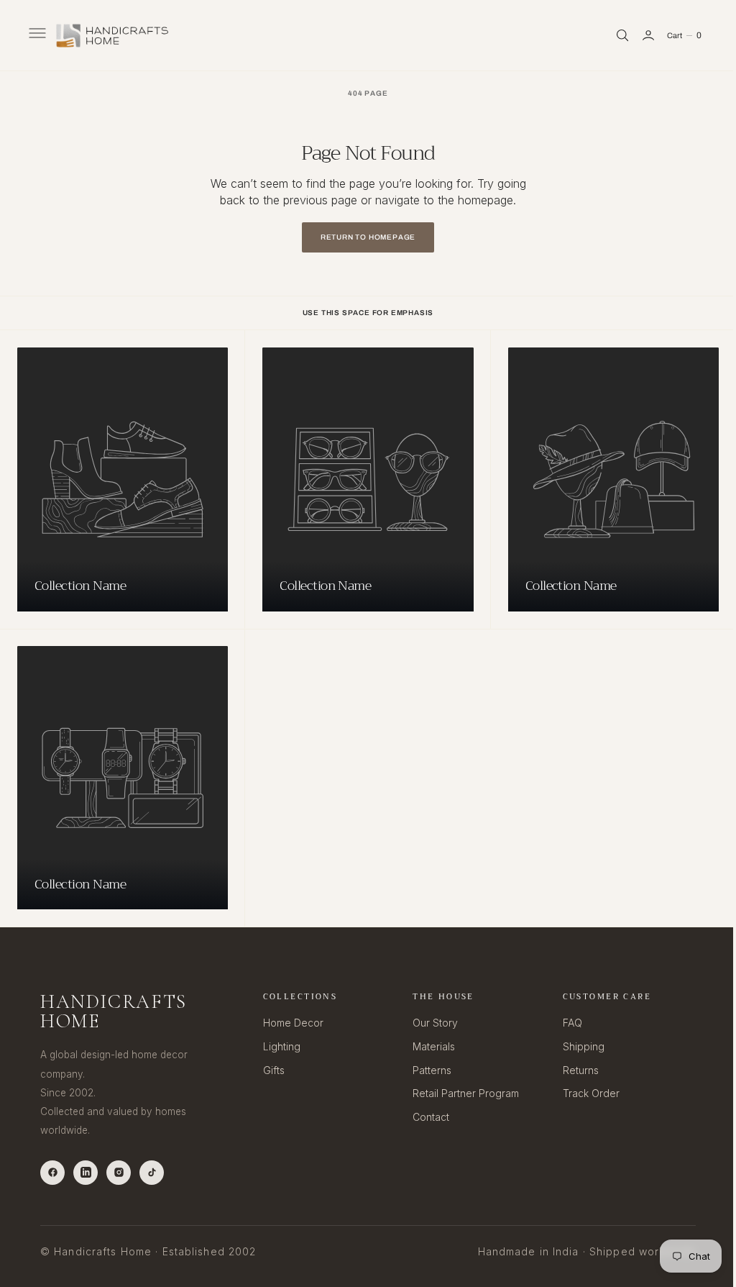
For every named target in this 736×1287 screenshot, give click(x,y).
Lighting (278, 1046)
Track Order (582, 1093)
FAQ (564, 1023)
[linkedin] (85, 1172)
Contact (425, 1116)
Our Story (429, 1023)
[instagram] (118, 1172)
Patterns (426, 1069)
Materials (428, 1046)
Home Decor (289, 1023)
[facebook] (52, 1172)
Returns (572, 1069)
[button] (36, 35)
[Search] (612, 35)
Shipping (575, 1046)
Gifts (270, 1069)
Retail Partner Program (460, 1093)
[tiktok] (151, 1172)
